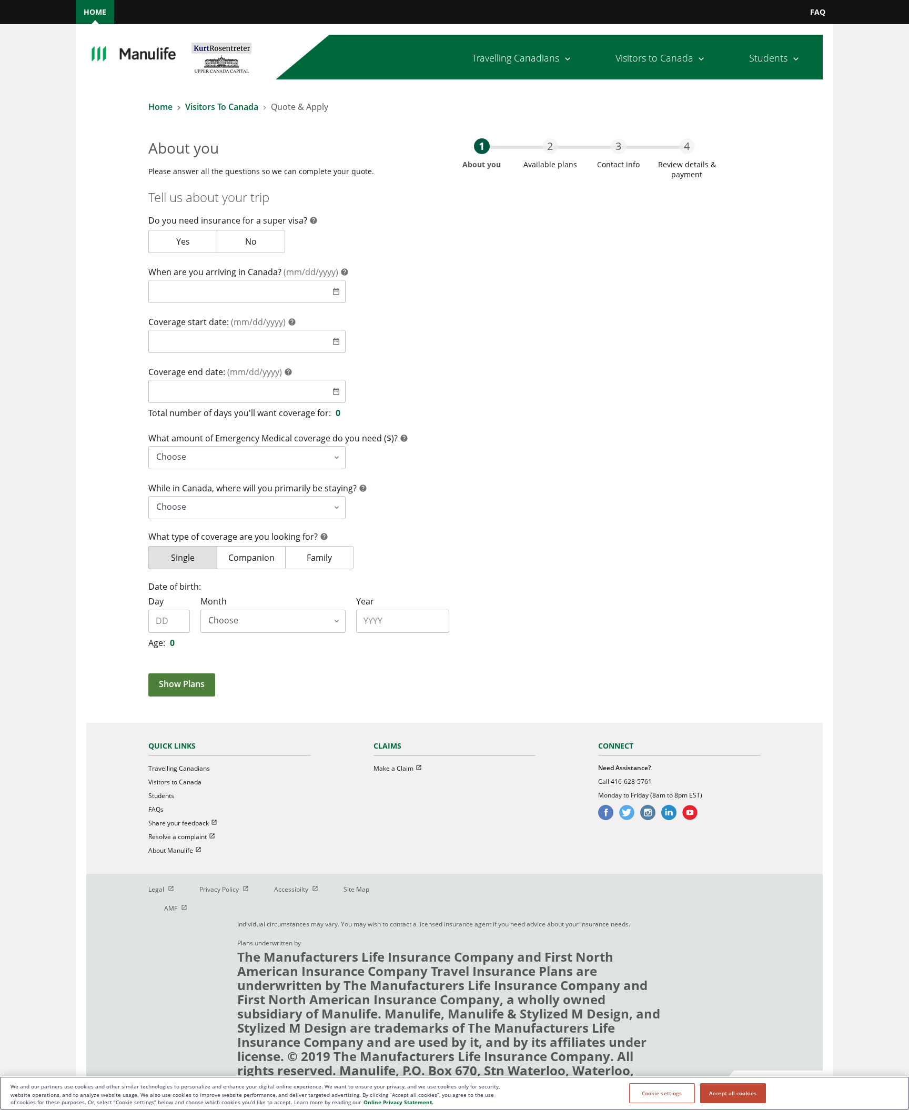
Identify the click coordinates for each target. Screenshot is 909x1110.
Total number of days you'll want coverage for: (239, 413)
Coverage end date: (215, 372)
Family (330, 557)
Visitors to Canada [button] (654, 58)
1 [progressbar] (481, 146)
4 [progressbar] (687, 146)
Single (194, 557)
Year (365, 601)
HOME (95, 12)
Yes (196, 241)
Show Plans (182, 684)
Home (160, 107)
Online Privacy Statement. (398, 1102)
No (265, 241)
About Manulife (179, 850)
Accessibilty (301, 889)
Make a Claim (402, 768)
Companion (256, 557)
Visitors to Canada (174, 782)
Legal (166, 889)
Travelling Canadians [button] (515, 58)
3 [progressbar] (618, 146)
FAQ (817, 12)
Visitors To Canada (221, 107)
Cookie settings (662, 1093)
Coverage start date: (217, 322)
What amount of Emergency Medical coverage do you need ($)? (274, 438)
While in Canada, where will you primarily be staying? (253, 488)
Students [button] (768, 58)
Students (161, 795)
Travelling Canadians (179, 768)
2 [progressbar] (550, 146)
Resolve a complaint (186, 836)
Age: (156, 643)
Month (213, 601)
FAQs (156, 809)
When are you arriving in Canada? (243, 272)
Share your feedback (187, 823)
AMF (180, 908)
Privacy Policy (228, 889)
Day (156, 601)
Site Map (356, 889)
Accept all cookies (732, 1093)
